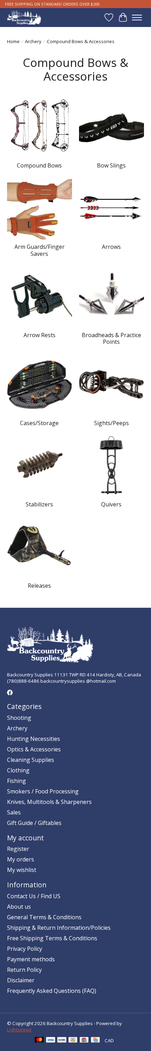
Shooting (19, 718)
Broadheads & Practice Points (111, 338)
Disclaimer (20, 980)
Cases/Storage (39, 423)
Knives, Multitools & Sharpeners (49, 802)
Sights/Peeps (111, 423)
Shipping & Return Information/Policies (59, 927)
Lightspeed (19, 1029)
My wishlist (21, 870)
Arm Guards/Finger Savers (39, 250)
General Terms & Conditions (44, 917)
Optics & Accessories (34, 749)
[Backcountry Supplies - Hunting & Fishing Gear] (24, 17)
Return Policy (24, 970)
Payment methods (31, 959)
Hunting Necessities (33, 739)
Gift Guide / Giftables (34, 823)
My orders (20, 859)
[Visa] (50, 1040)
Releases (39, 585)
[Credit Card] (95, 1040)
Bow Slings (111, 165)
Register (18, 849)
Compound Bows (39, 165)
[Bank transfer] (61, 1040)
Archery (33, 41)
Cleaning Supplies (30, 760)
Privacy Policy (24, 949)
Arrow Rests (39, 335)
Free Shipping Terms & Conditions (52, 938)
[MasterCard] (39, 1040)
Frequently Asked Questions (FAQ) (51, 991)
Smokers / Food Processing (43, 791)
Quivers (111, 504)
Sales (14, 812)
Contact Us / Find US (33, 896)
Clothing (18, 770)
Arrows (111, 247)
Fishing (16, 781)
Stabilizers (39, 504)
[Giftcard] (84, 1040)
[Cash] (72, 1040)
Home (13, 41)
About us (19, 906)
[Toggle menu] (137, 18)
